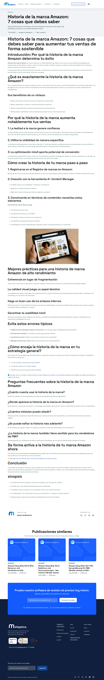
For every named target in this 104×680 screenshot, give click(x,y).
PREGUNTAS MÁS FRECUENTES (75, 639)
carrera (72, 634)
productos (73, 631)
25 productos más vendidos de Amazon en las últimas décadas (50, 375)
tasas (85, 628)
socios (72, 628)
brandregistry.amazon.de (57, 173)
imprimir (59, 640)
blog (71, 624)
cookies (59, 636)
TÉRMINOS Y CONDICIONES (60, 625)
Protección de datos (62, 633)
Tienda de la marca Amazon (31, 362)
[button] (36, 4)
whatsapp (87, 634)
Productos (20, 4)
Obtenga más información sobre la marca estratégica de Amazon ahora (33, 458)
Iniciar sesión (87, 624)
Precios (27, 4)
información (60, 630)
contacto (86, 631)
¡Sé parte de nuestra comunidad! (19, 663)
